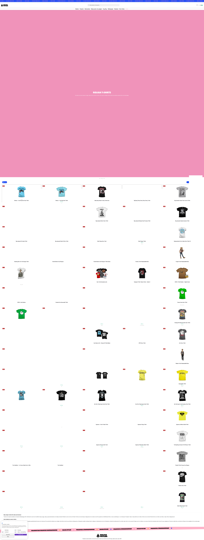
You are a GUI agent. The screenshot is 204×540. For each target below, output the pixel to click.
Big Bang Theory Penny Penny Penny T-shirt (142, 200)
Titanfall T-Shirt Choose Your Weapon (182, 465)
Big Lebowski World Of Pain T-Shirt (61, 241)
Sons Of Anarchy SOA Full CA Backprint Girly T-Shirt (62, 383)
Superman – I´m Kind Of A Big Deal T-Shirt (62, 424)
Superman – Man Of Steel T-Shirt (102, 424)
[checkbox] (3, 530)
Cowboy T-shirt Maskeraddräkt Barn (142, 261)
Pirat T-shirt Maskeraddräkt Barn (142, 363)
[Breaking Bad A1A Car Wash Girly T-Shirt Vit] (182, 232)
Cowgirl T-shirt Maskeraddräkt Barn (182, 261)
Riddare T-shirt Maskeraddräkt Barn (182, 363)
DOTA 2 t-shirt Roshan (21, 302)
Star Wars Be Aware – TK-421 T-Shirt (21, 424)
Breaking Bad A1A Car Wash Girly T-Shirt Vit (182, 241)
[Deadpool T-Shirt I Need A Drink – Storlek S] (142, 273)
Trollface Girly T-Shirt (182, 485)
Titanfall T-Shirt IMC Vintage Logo (21, 485)
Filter (5, 182)
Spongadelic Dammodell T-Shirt (142, 383)
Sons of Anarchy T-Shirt (102, 383)
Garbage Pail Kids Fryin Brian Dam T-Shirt (182, 322)
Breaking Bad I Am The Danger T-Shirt (21, 261)
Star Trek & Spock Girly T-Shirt (21, 404)
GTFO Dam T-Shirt (142, 343)
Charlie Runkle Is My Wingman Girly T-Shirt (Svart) (61, 261)
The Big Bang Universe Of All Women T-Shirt (182, 444)
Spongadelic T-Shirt (182, 383)
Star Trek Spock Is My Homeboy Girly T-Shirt (182, 404)
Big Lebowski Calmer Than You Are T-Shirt (182, 200)
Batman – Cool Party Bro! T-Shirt (62, 200)
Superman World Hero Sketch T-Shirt (142, 444)
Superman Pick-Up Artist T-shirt (102, 444)
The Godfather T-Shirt (62, 465)
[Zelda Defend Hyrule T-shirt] (182, 497)
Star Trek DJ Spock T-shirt (61, 404)
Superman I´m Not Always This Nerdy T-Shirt (62, 444)
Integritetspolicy (24, 522)
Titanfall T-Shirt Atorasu (142, 465)
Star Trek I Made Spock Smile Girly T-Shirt (102, 404)
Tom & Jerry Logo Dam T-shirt (142, 485)
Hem (99, 178)
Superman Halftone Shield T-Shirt (182, 424)
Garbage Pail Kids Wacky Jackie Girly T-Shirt (61, 343)
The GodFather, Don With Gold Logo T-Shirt (102, 465)
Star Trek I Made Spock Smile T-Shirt (142, 404)
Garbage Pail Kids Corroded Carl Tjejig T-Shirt (142, 322)
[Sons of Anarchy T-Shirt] (101, 375)
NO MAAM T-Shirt (101, 363)
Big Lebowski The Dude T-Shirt (21, 241)
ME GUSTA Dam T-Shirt (61, 363)
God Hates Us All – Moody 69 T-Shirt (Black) (102, 343)
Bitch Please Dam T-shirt (101, 241)
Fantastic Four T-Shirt (102, 302)
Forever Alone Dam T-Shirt (182, 302)
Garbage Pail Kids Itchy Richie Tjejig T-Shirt (22, 343)
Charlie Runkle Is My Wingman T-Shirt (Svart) (102, 261)
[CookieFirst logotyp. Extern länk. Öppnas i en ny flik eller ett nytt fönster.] (2, 523)
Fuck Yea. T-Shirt (102, 322)
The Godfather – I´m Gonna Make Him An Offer (21, 465)
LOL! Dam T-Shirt (182, 343)
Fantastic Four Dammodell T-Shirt (62, 302)
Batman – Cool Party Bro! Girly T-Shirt (21, 200)
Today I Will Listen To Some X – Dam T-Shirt (62, 485)
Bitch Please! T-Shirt (142, 241)
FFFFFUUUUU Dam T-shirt (142, 302)
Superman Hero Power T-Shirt (21, 444)
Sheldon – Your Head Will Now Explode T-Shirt (21, 383)
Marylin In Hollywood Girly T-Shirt (21, 363)
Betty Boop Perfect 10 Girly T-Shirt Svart (102, 200)
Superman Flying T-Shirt (142, 424)
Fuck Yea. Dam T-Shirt (62, 322)
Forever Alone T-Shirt (21, 322)
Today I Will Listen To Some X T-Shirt (102, 485)
